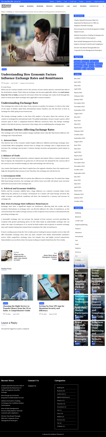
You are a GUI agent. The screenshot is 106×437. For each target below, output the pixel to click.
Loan (65, 1)
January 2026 (78, 99)
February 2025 (79, 131)
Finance (52, 1)
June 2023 (77, 180)
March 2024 (78, 156)
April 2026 (77, 89)
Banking (30, 6)
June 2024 (77, 145)
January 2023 (78, 198)
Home (22, 6)
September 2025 (79, 110)
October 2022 (78, 201)
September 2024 (79, 138)
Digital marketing (99, 1)
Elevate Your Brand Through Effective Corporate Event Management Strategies (82, 328)
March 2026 (78, 92)
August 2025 (78, 114)
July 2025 (77, 117)
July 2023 (77, 177)
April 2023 (77, 187)
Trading (81, 1)
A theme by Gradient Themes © (53, 434)
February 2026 (79, 96)
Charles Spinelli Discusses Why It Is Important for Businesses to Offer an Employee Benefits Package (86, 22)
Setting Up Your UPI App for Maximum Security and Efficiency (51, 308)
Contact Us (94, 6)
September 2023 (79, 173)
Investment (78, 66)
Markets (59, 1)
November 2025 (79, 106)
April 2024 (77, 152)
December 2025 (79, 103)
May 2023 (77, 184)
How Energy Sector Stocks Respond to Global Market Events (97, 277)
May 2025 (77, 124)
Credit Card (73, 1)
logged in (13, 329)
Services (77, 69)
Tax (84, 69)
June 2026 (77, 82)
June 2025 (77, 121)
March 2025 (78, 128)
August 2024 (78, 142)
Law (68, 6)
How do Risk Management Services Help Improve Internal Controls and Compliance (11, 410)
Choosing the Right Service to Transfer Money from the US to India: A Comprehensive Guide (17, 308)
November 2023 (79, 166)
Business (40, 6)
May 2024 (77, 149)
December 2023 (79, 163)
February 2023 (79, 194)
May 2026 (77, 85)
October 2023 (78, 170)
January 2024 (78, 159)
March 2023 (78, 191)
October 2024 (78, 135)
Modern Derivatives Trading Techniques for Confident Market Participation (82, 303)
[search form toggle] (103, 6)
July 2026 (77, 78)
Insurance (89, 1)
